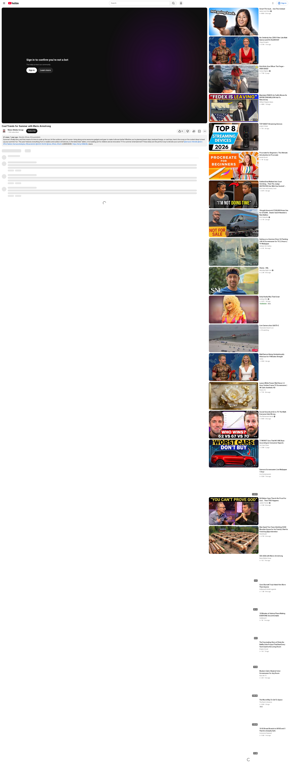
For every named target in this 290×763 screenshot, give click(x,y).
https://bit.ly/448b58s (80, 144)
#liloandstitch (35, 137)
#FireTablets (7, 144)
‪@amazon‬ (188, 142)
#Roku (27, 137)
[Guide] (4, 3)
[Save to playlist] (199, 131)
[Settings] (273, 3)
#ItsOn (59, 144)
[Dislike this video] (187, 131)
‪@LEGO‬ (38, 144)
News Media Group (15, 130)
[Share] (194, 131)
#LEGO (44, 144)
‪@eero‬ (200, 142)
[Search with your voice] (181, 3)
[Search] (173, 3)
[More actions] (205, 131)
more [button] (90, 144)
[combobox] (140, 3)
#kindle (21, 137)
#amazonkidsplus (19, 144)
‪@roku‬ (49, 144)
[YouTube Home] (13, 3)
